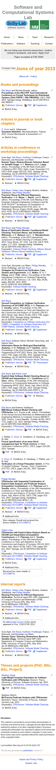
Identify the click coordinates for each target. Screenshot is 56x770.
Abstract (8, 183)
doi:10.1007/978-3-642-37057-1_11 (27, 390)
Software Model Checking (36, 176)
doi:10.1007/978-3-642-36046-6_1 (16, 424)
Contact (49, 43)
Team (35, 37)
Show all (24, 76)
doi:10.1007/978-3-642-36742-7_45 (17, 500)
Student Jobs (31, 763)
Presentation (42, 362)
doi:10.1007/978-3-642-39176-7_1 (16, 247)
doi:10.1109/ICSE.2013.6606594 (16, 284)
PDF (30, 105)
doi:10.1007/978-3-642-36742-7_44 (24, 550)
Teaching (34, 43)
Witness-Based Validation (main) (26, 251)
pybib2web (28, 751)
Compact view (9, 68)
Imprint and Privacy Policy (31, 759)
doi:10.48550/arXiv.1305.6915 (15, 604)
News (21, 37)
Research (49, 37)
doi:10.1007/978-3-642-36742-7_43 (17, 319)
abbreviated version (15, 622)
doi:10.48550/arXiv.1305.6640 (15, 646)
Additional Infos (12, 516)
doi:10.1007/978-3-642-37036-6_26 (27, 357)
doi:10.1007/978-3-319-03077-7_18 (27, 174)
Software (20, 43)
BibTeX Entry (11, 109)
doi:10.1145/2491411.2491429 (26, 211)
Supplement (41, 105)
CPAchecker (18, 176)
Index (33, 76)
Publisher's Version (14, 105)
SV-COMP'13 (25, 522)
